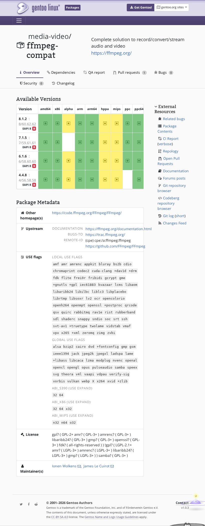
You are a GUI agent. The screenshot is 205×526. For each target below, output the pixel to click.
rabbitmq (82, 312)
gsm (133, 347)
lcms (119, 285)
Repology (170, 151)
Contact (182, 503)
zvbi (111, 333)
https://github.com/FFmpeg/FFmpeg (115, 246)
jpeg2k (88, 354)
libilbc (82, 292)
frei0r (80, 278)
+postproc (113, 305)
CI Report (170, 138)
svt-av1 (60, 326)
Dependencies (62, 72)
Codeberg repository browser (168, 203)
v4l (79, 374)
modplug (103, 361)
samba (120, 367)
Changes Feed (174, 223)
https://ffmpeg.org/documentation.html (119, 228)
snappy (84, 319)
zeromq (88, 333)
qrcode (131, 305)
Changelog (65, 83)
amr (64, 264)
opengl (73, 367)
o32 (73, 422)
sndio (97, 319)
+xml (76, 333)
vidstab (113, 326)
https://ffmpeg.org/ (111, 53)
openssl (95, 305)
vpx (56, 333)
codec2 (83, 271)
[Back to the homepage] (38, 8)
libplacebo (116, 292)
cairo (81, 347)
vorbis (59, 381)
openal (131, 361)
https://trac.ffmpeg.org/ (105, 234)
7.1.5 (23, 137)
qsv (56, 312)
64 (61, 395)
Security (32, 83)
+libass (60, 361)
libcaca (76, 361)
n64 (64, 422)
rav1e (97, 312)
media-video (48, 36)
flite (66, 278)
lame (129, 354)
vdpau (102, 374)
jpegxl (102, 354)
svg (56, 374)
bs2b (117, 264)
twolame (97, 326)
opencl (59, 367)
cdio (128, 264)
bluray (105, 264)
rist (109, 312)
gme (122, 278)
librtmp (60, 298)
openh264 (61, 305)
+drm (133, 271)
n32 (56, 422)
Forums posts (174, 178)
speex (132, 367)
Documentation (176, 170)
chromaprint (64, 271)
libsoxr (76, 298)
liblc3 (98, 292)
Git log (168, 215)
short (180, 215)
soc (108, 319)
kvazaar (105, 285)
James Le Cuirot (97, 466)
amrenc (76, 264)
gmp (124, 347)
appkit (90, 264)
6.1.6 (23, 156)
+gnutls (60, 285)
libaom (131, 285)
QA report (96, 72)
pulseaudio (102, 367)
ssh (125, 319)
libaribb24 (63, 292)
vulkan (73, 381)
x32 (69, 409)
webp (86, 381)
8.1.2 (23, 118)
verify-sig (119, 374)
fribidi (95, 278)
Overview (31, 72)
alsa (57, 347)
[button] (140, 7)
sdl (56, 319)
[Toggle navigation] (19, 20)
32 (55, 395)
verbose (165, 143)
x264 (101, 381)
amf (56, 264)
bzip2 (68, 347)
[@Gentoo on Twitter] (20, 504)
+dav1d (120, 271)
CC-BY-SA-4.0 (59, 517)
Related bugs (174, 118)
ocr (97, 298)
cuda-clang (102, 271)
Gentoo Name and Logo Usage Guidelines (111, 517)
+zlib (123, 381)
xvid (111, 381)
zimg (101, 333)
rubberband (125, 312)
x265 (65, 333)
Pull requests (131, 72)
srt (116, 319)
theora (67, 374)
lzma (90, 361)
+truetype (78, 326)
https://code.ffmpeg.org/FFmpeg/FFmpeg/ (87, 212)
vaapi (89, 374)
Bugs (165, 72)
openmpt (78, 305)
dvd (91, 347)
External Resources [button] (165, 109)
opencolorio (114, 298)
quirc (66, 312)
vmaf (127, 326)
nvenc (118, 361)
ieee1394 (61, 354)
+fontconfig (108, 347)
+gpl (73, 285)
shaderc (68, 319)
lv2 (89, 298)
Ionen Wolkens (64, 466)
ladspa (117, 354)
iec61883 (88, 285)
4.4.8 (23, 174)
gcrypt (111, 278)
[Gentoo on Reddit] (34, 504)
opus (86, 367)
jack (75, 354)
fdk (56, 278)
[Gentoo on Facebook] (27, 504)
